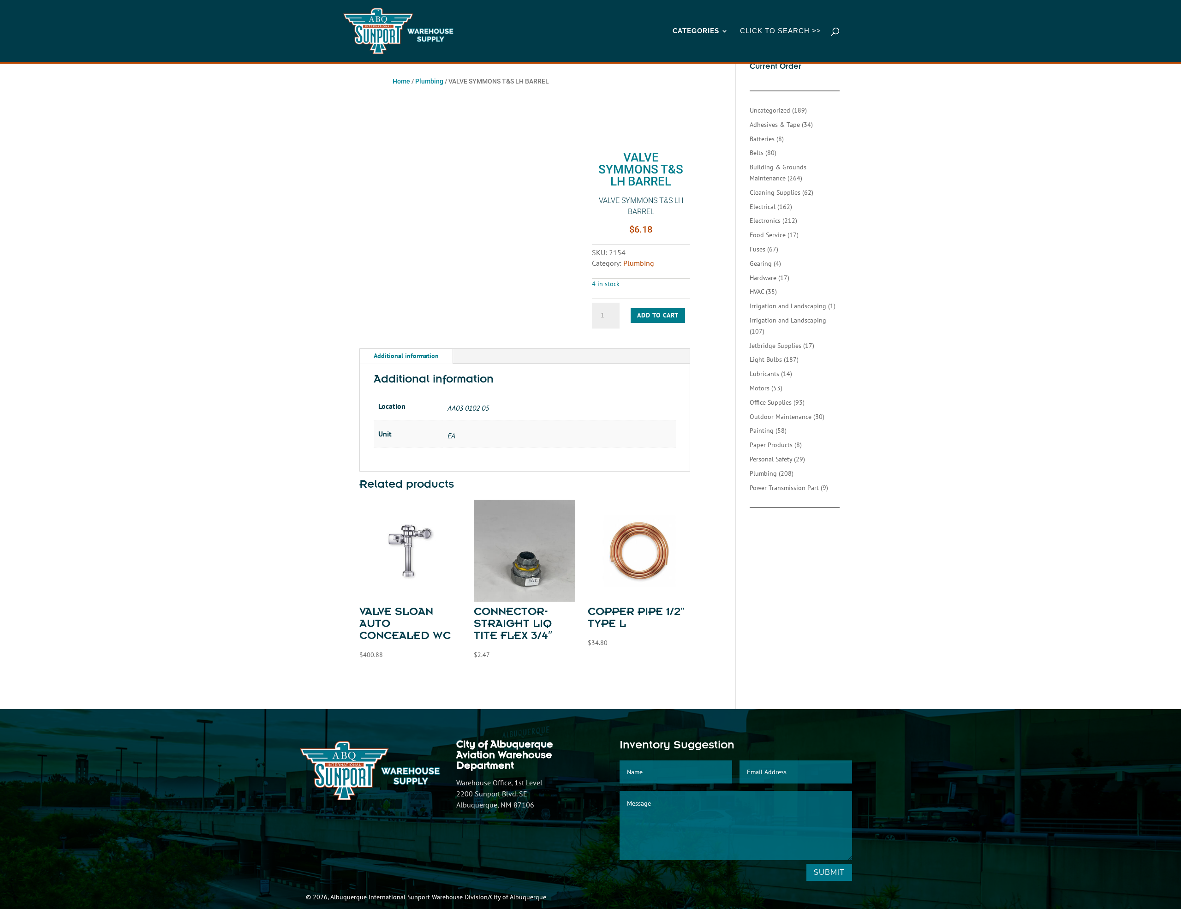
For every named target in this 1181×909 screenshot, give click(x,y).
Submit (829, 872)
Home (401, 81)
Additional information (406, 356)
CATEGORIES (696, 31)
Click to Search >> (780, 31)
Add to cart (658, 315)
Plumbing (429, 81)
